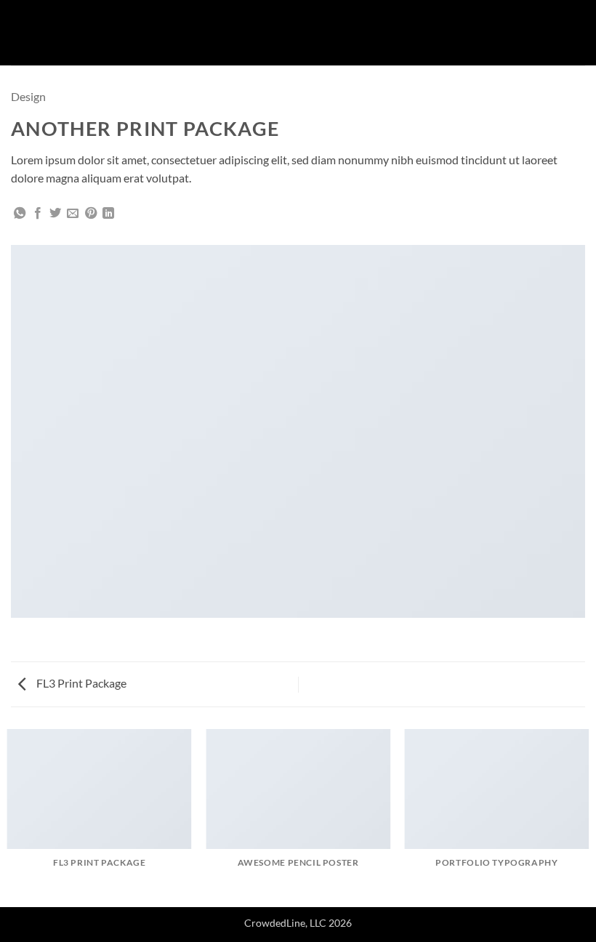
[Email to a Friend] (72, 213)
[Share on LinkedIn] (108, 213)
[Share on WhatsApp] (19, 213)
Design (28, 96)
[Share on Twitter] (55, 213)
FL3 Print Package (80, 683)
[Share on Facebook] (38, 213)
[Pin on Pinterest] (91, 213)
